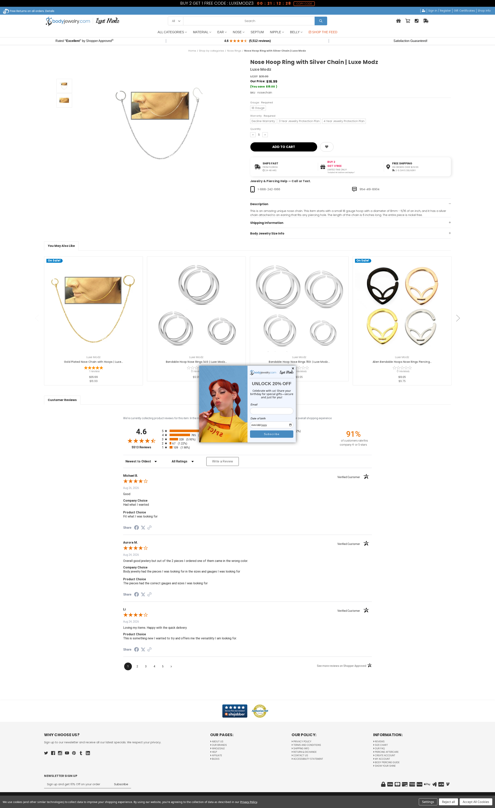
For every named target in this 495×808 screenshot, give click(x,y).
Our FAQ (379, 748)
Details (49, 11)
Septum (257, 32)
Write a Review (222, 461)
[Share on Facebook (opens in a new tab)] (136, 528)
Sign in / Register (439, 11)
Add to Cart (95, 312)
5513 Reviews (146, 447)
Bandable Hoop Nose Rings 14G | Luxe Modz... (196, 362)
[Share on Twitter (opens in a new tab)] (143, 527)
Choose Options (198, 312)
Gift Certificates (464, 11)
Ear (220, 32)
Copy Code (304, 4)
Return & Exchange (305, 752)
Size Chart (381, 745)
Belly (295, 32)
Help (214, 752)
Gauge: (261, 102)
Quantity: (255, 129)
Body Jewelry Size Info (267, 233)
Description (259, 204)
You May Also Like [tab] (61, 246)
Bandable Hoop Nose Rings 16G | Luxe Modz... (299, 362)
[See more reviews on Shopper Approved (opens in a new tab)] (149, 527)
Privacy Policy (302, 741)
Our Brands (219, 745)
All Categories (171, 32)
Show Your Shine (385, 765)
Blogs (215, 758)
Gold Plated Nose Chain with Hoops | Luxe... (93, 362)
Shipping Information (266, 223)
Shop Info (484, 11)
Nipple (275, 32)
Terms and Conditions (307, 745)
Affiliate (216, 755)
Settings (428, 802)
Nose (237, 32)
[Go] (321, 21)
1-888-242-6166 (269, 189)
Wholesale (218, 748)
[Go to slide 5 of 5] (37, 318)
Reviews (379, 741)
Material (200, 32)
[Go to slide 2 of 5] (458, 318)
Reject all (448, 802)
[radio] (247, 443)
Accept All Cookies (476, 802)
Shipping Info (301, 748)
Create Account (384, 755)
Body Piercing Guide (386, 762)
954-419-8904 (369, 189)
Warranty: (262, 116)
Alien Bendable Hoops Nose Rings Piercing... (402, 362)
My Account (382, 758)
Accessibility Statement (308, 758)
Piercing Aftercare (386, 752)
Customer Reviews (62, 400)
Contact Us (300, 755)
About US (217, 741)
